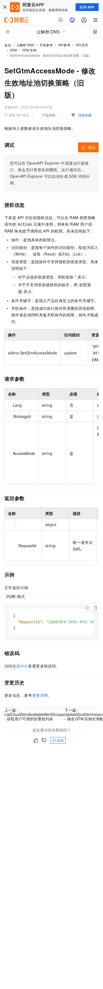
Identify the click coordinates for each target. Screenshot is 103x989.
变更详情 (40, 695)
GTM (13, 50)
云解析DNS (25, 44)
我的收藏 (84, 115)
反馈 (60, 740)
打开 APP (87, 7)
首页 (7, 45)
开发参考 (46, 44)
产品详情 (48, 115)
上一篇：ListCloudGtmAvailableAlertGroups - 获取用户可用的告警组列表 (34, 714)
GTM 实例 (29, 50)
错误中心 (20, 666)
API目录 (82, 44)
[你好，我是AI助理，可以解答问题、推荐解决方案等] (72, 20)
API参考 (64, 44)
